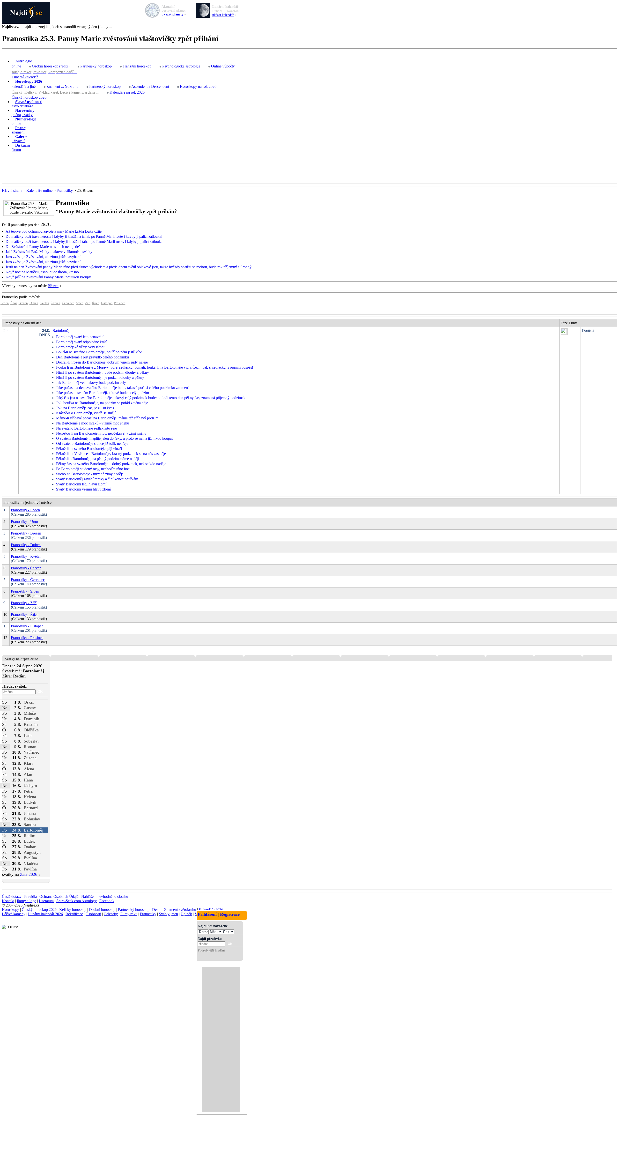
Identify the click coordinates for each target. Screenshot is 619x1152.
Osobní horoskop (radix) (50, 66)
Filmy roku (128, 914)
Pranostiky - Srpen (25, 591)
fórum (21, 147)
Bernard (31, 807)
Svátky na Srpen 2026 (21, 659)
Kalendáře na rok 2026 (127, 92)
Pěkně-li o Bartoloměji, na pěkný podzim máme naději (97, 459)
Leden (4, 303)
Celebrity (111, 914)
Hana (28, 780)
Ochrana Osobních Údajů (59, 896)
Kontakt (8, 901)
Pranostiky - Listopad (27, 626)
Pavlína (30, 869)
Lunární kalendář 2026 (45, 914)
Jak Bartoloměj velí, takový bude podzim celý (91, 382)
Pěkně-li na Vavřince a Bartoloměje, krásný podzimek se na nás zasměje (111, 454)
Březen (53, 286)
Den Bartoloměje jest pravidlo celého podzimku (92, 357)
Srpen (79, 303)
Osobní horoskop (102, 909)
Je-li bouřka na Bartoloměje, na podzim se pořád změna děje (102, 403)
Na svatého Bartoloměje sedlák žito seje (86, 428)
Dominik (31, 718)
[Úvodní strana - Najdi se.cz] (309, 13)
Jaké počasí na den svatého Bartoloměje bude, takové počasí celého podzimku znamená (123, 388)
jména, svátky (23, 112)
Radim (29, 835)
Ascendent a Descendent (150, 86)
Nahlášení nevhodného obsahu (104, 896)
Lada (28, 735)
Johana (30, 813)
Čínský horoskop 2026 (29, 97)
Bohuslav (32, 819)
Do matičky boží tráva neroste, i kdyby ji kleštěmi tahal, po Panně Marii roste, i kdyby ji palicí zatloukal (84, 241)
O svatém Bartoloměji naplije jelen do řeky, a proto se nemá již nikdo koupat (114, 438)
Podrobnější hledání (211, 950)
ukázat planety (172, 14)
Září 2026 (28, 874)
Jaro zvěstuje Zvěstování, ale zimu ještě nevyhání (43, 262)
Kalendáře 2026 (211, 909)
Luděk (29, 841)
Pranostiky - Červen (26, 568)
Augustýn (32, 852)
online (22, 63)
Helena (30, 796)
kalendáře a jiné (27, 84)
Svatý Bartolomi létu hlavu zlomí (81, 484)
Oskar (29, 702)
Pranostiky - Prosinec (27, 638)
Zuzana (30, 757)
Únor (13, 303)
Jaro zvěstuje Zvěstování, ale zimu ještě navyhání (43, 257)
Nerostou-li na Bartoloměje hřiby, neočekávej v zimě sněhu (101, 433)
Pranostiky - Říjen (24, 614)
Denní (157, 909)
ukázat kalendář (223, 15)
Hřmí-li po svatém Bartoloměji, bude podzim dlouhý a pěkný (102, 372)
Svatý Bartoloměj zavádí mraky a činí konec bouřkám (97, 479)
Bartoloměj (60, 330)
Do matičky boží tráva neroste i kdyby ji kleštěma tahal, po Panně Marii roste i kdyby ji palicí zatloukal (84, 236)
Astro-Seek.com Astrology (76, 901)
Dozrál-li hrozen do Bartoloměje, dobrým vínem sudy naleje (102, 362)
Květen (44, 303)
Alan (28, 774)
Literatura (46, 901)
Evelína (30, 857)
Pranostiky (65, 190)
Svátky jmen (168, 914)
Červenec (68, 303)
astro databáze (27, 104)
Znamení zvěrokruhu (61, 86)
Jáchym (30, 785)
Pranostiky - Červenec (28, 580)
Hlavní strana (12, 190)
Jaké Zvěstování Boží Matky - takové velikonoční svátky (49, 252)
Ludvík (30, 802)
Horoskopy (10, 909)
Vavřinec (31, 752)
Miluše (30, 713)
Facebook (106, 901)
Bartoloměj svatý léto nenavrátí (79, 337)
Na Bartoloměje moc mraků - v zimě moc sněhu (92, 423)
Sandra (30, 824)
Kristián (31, 724)
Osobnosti (93, 914)
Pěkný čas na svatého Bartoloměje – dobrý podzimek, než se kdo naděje (111, 464)
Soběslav (31, 741)
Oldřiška (31, 730)
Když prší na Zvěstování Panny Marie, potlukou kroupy (48, 277)
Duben (33, 303)
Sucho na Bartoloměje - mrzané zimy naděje (90, 474)
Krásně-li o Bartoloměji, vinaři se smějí (86, 413)
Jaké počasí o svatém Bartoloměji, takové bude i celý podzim (102, 393)
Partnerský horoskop (95, 66)
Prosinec (119, 303)
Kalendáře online (39, 190)
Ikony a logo (26, 901)
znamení (19, 130)
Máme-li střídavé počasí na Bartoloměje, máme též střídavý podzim (107, 418)
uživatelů (19, 138)
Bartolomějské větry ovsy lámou (80, 347)
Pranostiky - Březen (26, 533)
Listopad (106, 303)
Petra (28, 791)
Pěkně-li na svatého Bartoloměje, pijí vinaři (89, 448)
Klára (28, 763)
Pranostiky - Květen (26, 556)
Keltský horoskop (72, 909)
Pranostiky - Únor (24, 522)
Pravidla (30, 896)
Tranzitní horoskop (136, 66)
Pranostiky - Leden (25, 510)
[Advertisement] (309, 168)
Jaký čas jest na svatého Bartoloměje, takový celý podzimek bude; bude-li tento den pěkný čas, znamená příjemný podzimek (150, 398)
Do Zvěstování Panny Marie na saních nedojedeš (43, 247)
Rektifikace (74, 914)
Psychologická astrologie (180, 66)
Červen (55, 303)
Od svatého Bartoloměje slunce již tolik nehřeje (92, 443)
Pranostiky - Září (24, 603)
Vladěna (31, 863)
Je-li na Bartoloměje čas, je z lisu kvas (85, 408)
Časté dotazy (12, 896)
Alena (29, 768)
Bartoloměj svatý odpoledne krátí (81, 342)
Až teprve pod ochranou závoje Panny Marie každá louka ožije (54, 231)
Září (87, 303)
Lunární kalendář (25, 77)
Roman (30, 746)
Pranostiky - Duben (26, 545)
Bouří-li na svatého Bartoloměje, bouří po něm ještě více (99, 352)
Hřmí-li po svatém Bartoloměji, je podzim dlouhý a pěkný (100, 377)
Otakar (30, 846)
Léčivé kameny (13, 914)
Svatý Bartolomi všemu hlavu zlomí (83, 489)
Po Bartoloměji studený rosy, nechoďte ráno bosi (93, 469)
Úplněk (186, 914)
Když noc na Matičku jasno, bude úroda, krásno (42, 272)
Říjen (95, 303)
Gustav (30, 707)
